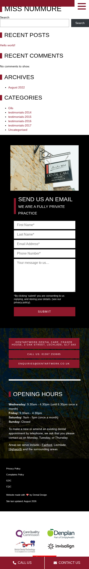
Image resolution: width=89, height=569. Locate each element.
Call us (25, 562)
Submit (44, 311)
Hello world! (7, 45)
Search (4, 17)
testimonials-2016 (19, 121)
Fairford (47, 444)
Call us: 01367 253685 (44, 354)
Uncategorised (17, 129)
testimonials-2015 (19, 116)
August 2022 (16, 87)
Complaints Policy (15, 474)
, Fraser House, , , (44, 343)
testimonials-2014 (19, 112)
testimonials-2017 (19, 125)
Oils (10, 108)
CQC (8, 486)
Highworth (15, 449)
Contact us (69, 562)
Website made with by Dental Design (26, 495)
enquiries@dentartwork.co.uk (44, 363)
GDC (8, 480)
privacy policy (21, 302)
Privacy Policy (13, 468)
